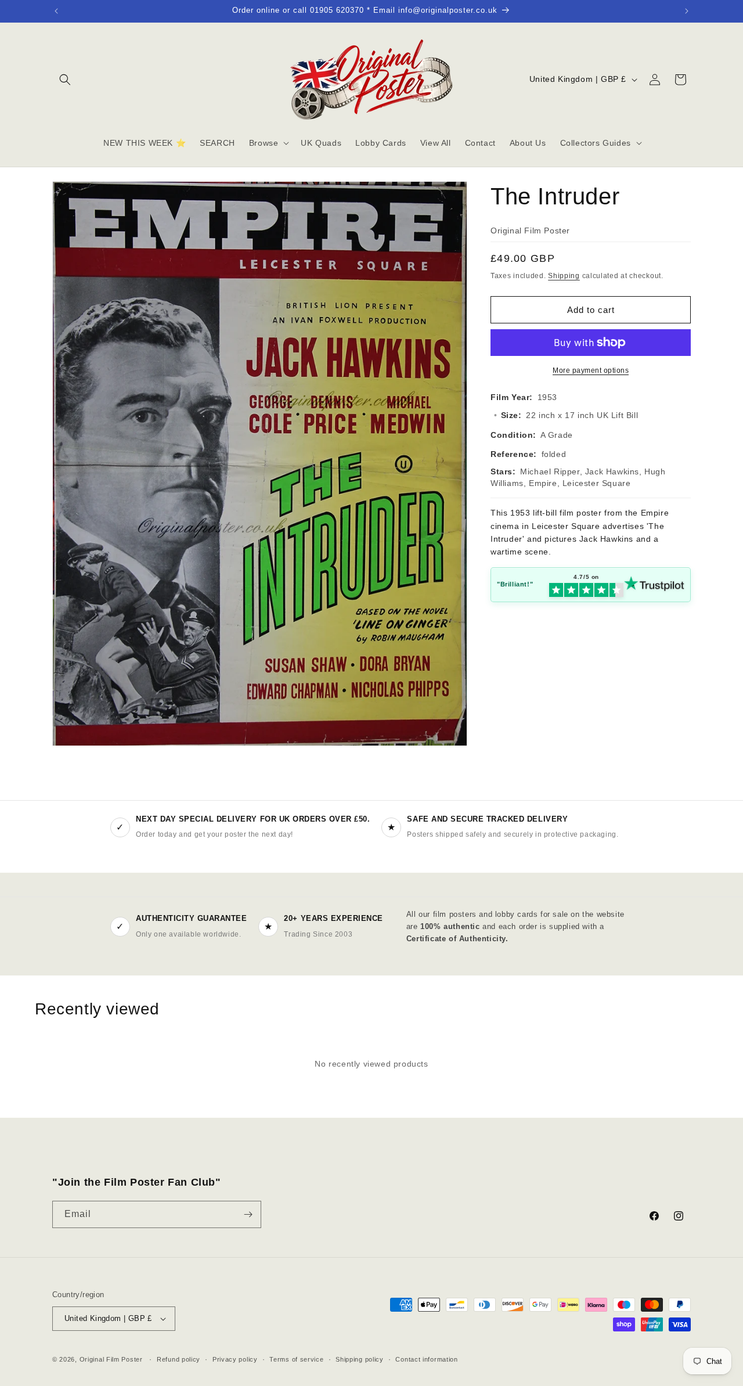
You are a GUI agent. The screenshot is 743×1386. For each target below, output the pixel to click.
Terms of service (296, 1359)
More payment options (591, 370)
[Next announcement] (686, 11)
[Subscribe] (248, 1214)
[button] (65, 79)
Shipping (564, 276)
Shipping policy (360, 1359)
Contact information (426, 1359)
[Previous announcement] (56, 11)
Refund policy (178, 1359)
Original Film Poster (111, 1359)
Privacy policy (235, 1359)
